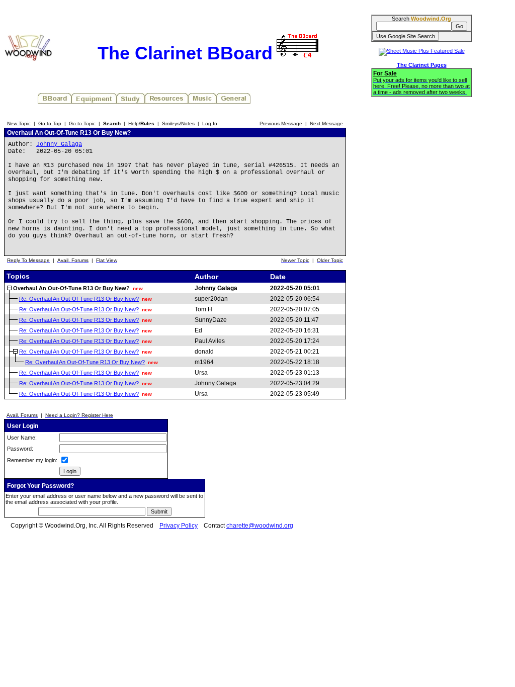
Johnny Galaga (59, 144)
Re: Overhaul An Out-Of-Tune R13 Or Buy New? (79, 299)
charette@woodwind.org (259, 525)
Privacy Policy (178, 525)
